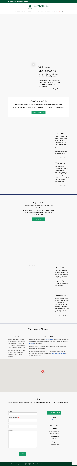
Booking (54, 11)
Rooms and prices (19, 11)
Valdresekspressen (49, 339)
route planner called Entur (58, 353)
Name (10, 411)
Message (11, 430)
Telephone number (13, 417)
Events (29, 11)
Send (22, 453)
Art (42, 11)
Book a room (38, 112)
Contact (47, 11)
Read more (63, 157)
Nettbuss (31, 343)
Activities (36, 11)
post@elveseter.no (54, 419)
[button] (43, 371)
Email (10, 424)
